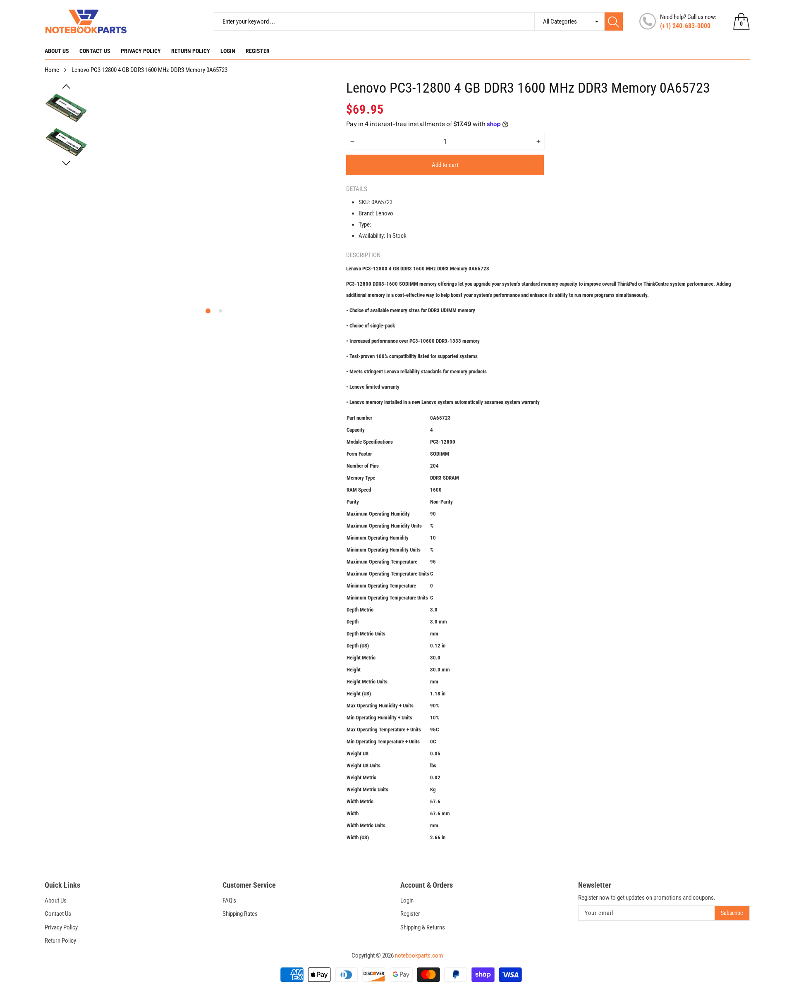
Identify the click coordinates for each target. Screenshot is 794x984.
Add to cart (445, 165)
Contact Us (94, 51)
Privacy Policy (141, 51)
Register (258, 51)
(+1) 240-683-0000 (685, 26)
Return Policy (190, 51)
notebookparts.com (419, 955)
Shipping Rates (240, 913)
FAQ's (229, 900)
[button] (66, 86)
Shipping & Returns (422, 927)
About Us (57, 51)
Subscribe (732, 913)
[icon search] (614, 21)
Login (227, 51)
